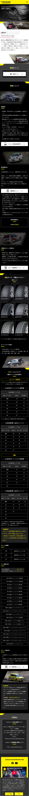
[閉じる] (26, 779)
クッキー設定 (9, 793)
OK (18, 793)
